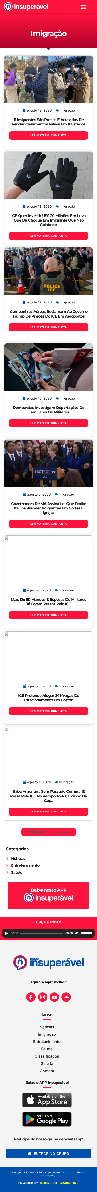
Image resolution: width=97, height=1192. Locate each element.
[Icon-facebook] (31, 997)
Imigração (67, 110)
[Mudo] (76, 933)
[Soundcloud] (66, 997)
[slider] (86, 933)
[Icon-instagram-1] (42, 997)
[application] (48, 933)
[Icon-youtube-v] (54, 997)
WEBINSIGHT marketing (59, 1182)
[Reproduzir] (6, 933)
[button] (83, 7)
